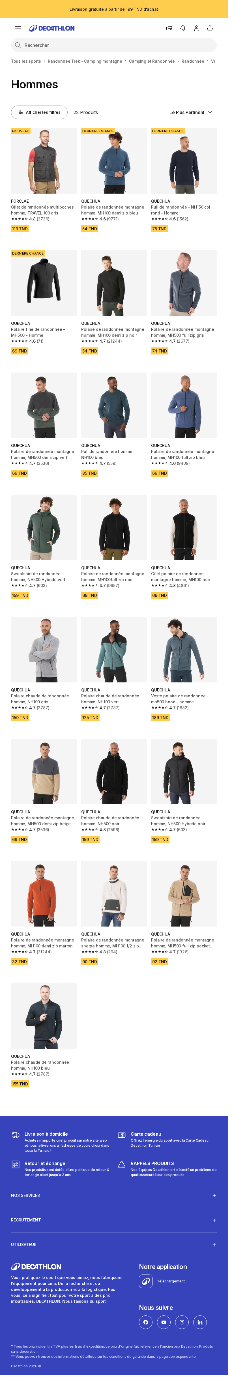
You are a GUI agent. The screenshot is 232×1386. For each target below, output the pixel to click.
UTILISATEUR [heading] (23, 1244)
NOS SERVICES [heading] (25, 1195)
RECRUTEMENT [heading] (26, 1220)
